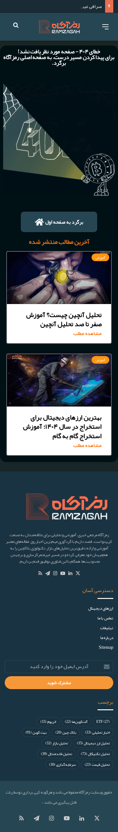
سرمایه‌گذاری (62, 764)
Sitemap (106, 647)
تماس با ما (105, 618)
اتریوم (48, 721)
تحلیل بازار (56, 743)
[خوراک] (40, 573)
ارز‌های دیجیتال (100, 608)
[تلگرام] (48, 573)
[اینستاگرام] (55, 573)
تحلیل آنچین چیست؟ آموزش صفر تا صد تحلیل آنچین (64, 319)
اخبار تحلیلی (97, 732)
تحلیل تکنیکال (95, 754)
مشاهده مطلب (87, 333)
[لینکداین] (70, 573)
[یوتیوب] (63, 573)
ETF (103, 721)
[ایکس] (78, 573)
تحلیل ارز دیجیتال (93, 743)
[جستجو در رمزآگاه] (16, 29)
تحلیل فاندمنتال (56, 754)
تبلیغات (106, 628)
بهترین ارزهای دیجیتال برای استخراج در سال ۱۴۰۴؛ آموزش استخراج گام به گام (62, 426)
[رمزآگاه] (59, 26)
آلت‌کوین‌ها (76, 721)
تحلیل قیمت (97, 764)
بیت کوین (36, 732)
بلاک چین (65, 732)
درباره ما (106, 637)
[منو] (105, 29)
